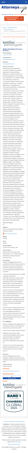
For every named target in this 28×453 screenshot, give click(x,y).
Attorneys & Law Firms (12, 18)
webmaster (18, 441)
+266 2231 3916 (7, 54)
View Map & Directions (10, 233)
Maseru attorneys (8, 29)
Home (4, 27)
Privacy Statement (20, 421)
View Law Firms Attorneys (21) (11, 371)
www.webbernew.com (9, 64)
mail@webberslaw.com (9, 59)
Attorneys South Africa (14, 444)
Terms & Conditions (8, 421)
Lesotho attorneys (12, 27)
